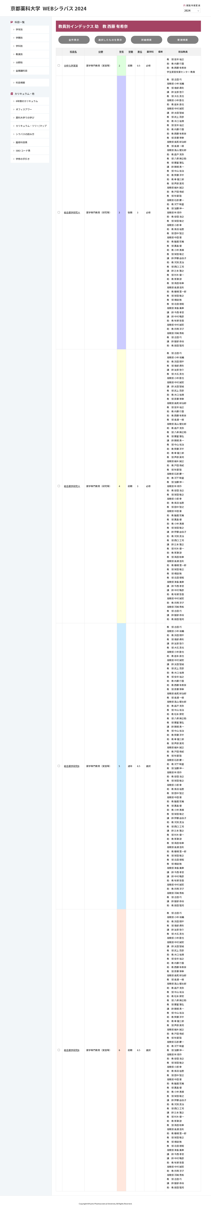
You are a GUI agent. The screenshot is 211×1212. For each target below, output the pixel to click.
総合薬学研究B (71, 766)
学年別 (19, 29)
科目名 (73, 51)
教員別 (19, 54)
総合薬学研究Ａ (72, 212)
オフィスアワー (24, 109)
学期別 (19, 37)
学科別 (19, 46)
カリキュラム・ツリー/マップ (31, 125)
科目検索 (20, 82)
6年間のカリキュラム (27, 101)
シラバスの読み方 (25, 134)
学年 (121, 51)
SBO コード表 (23, 150)
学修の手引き (23, 158)
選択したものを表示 (110, 39)
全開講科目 (21, 70)
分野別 (19, 62)
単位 (139, 51)
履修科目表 (21, 142)
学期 (130, 51)
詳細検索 (146, 39)
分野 (100, 51)
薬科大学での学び (25, 117)
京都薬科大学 (49, 8)
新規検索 (183, 39)
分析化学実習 (71, 65)
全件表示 (74, 39)
